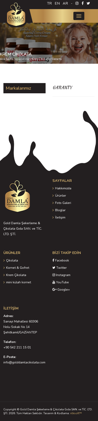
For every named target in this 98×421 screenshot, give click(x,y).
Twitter (61, 268)
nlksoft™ (76, 413)
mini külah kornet (18, 282)
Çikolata (12, 260)
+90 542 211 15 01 (17, 347)
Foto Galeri (63, 203)
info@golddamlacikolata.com (24, 362)
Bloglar (60, 210)
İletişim (60, 217)
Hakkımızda (63, 188)
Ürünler (60, 195)
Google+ (63, 289)
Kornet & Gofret (17, 268)
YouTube (62, 282)
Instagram (62, 275)
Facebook (61, 260)
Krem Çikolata (16, 275)
